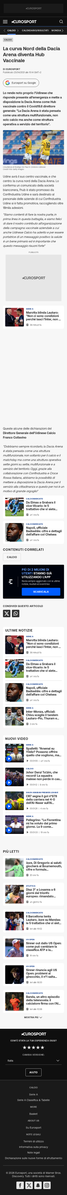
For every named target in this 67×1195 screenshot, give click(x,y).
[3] (33, 1047)
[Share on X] (6, 613)
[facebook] (20, 1185)
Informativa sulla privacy (33, 1146)
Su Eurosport (33, 1127)
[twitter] (29, 1185)
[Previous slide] (4, 30)
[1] (24, 1047)
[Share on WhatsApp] (15, 613)
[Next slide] (62, 30)
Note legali (33, 1152)
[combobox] (33, 1061)
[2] (29, 1047)
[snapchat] (38, 1185)
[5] (42, 1047)
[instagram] (47, 1185)
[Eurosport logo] (23, 21)
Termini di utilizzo (33, 1141)
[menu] (61, 21)
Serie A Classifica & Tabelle (33, 1100)
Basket (33, 1113)
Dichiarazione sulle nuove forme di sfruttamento (33, 1158)
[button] (5, 21)
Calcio (8, 40)
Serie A (33, 1094)
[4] (38, 1047)
